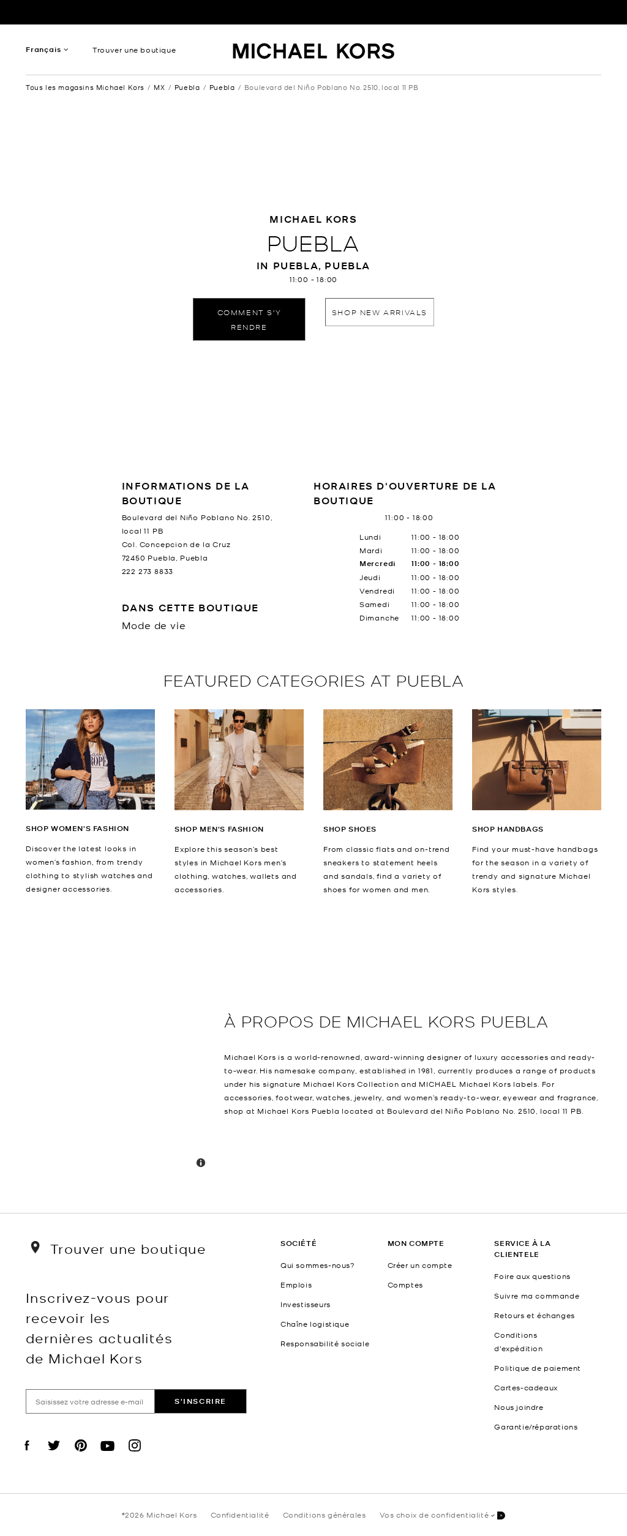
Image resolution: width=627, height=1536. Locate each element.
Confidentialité (240, 1514)
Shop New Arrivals (379, 311)
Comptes (405, 1284)
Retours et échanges (534, 1315)
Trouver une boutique (134, 49)
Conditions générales (324, 1514)
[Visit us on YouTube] (107, 1456)
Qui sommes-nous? (317, 1265)
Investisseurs (305, 1304)
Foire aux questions (532, 1276)
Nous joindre (518, 1407)
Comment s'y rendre (249, 319)
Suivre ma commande (536, 1295)
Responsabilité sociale (324, 1343)
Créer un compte (420, 1265)
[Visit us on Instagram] (134, 1456)
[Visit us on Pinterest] (80, 1456)
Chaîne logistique (314, 1324)
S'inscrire (201, 1401)
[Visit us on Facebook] (26, 1456)
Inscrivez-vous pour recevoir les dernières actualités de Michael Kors (99, 1327)
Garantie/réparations (535, 1426)
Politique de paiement (537, 1368)
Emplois (296, 1284)
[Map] (120, 1054)
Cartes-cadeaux (525, 1387)
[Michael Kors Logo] (314, 52)
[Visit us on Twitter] (53, 1456)
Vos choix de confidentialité (434, 1514)
